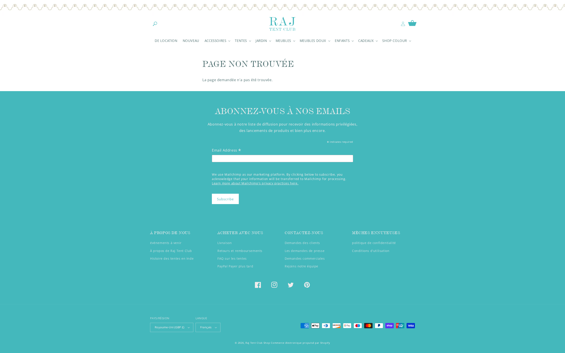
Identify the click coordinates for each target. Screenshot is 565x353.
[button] (155, 24)
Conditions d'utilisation (370, 251)
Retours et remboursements (239, 251)
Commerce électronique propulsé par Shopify (300, 342)
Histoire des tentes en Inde (172, 258)
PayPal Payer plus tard (235, 266)
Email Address (226, 150)
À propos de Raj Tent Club (171, 251)
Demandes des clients (302, 243)
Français (206, 327)
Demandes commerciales (305, 258)
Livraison (224, 243)
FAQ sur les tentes (232, 258)
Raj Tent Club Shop (257, 342)
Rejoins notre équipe (301, 266)
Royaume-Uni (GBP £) (170, 327)
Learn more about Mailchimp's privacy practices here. (255, 183)
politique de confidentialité (374, 243)
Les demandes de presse (304, 251)
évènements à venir (166, 243)
